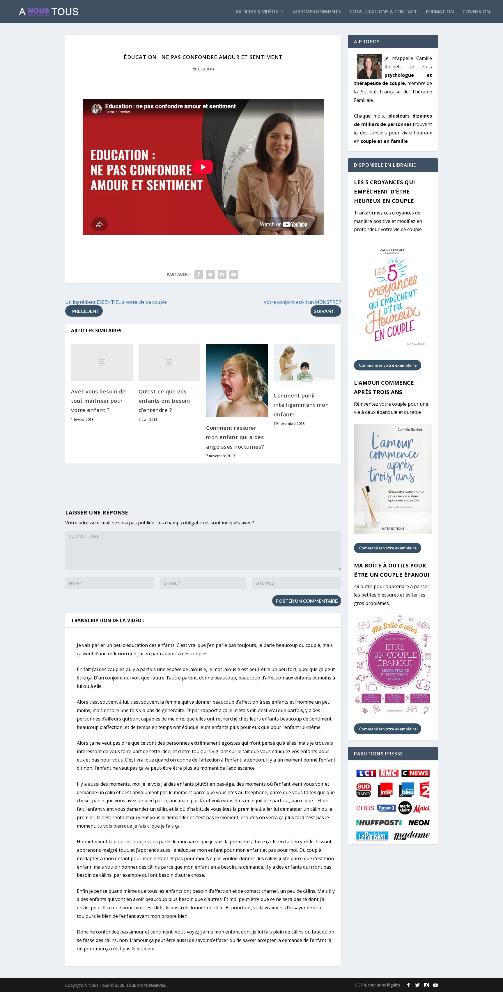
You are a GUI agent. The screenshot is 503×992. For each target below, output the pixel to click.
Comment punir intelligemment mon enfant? (301, 405)
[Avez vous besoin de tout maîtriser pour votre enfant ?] (102, 362)
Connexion (476, 12)
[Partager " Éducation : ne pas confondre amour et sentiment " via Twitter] (210, 274)
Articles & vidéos (256, 12)
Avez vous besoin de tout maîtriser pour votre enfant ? (98, 401)
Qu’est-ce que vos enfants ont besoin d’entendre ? (164, 401)
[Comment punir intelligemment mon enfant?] (304, 364)
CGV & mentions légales (377, 985)
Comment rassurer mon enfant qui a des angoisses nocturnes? (235, 437)
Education (203, 68)
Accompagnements (317, 12)
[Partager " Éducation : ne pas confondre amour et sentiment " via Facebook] (199, 274)
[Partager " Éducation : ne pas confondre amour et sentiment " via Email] (234, 274)
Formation (440, 12)
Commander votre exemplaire (388, 365)
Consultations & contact (383, 12)
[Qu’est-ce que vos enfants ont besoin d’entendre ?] (169, 362)
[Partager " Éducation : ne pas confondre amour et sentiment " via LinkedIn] (222, 274)
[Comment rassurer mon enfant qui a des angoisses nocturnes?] (237, 380)
